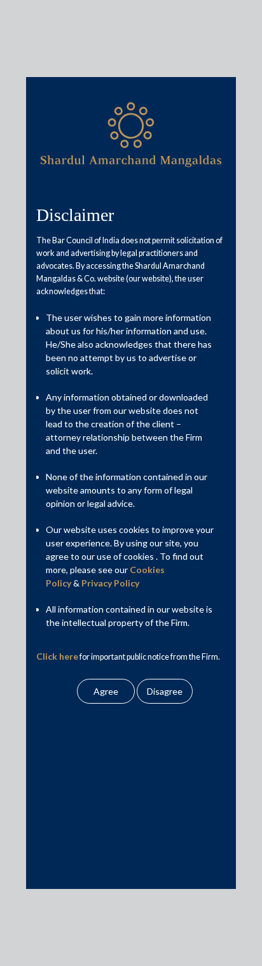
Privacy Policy (110, 583)
